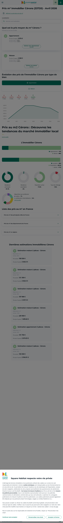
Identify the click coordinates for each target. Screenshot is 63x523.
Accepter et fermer (53, 517)
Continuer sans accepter (9, 517)
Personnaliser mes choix (35, 517)
